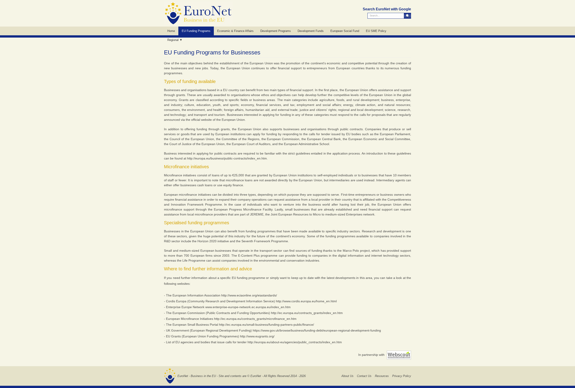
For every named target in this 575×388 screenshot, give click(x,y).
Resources (382, 376)
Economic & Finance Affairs (235, 31)
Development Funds (311, 31)
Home (171, 31)
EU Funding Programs (196, 31)
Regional (173, 40)
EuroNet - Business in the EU (196, 376)
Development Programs (275, 31)
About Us (347, 376)
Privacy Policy (401, 376)
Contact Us (364, 376)
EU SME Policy (376, 31)
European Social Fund (344, 31)
